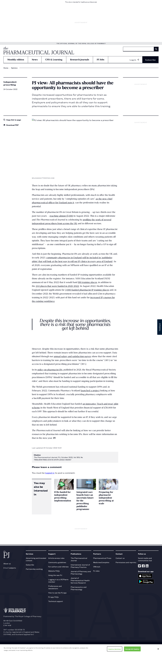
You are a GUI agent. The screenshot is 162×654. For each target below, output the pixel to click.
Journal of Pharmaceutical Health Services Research (80, 580)
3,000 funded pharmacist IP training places (87, 290)
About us (7, 563)
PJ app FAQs (53, 597)
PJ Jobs (100, 59)
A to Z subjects (9, 567)
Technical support (55, 601)
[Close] (158, 649)
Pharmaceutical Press (102, 558)
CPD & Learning (53, 59)
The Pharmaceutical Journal (79, 559)
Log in (133, 59)
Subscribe (150, 59)
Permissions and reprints (126, 562)
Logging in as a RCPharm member (58, 580)
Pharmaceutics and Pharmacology (78, 588)
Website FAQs (54, 571)
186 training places (87, 282)
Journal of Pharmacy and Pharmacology (81, 572)
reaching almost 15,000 (61, 216)
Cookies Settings (114, 649)
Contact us (120, 558)
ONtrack (96, 566)
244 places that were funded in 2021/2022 (57, 286)
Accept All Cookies (132, 649)
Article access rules (56, 558)
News (35, 59)
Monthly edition (15, 59)
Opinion (14, 68)
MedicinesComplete (101, 562)
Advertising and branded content (36, 559)
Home (5, 68)
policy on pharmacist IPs (49, 369)
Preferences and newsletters (55, 587)
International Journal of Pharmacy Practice (80, 565)
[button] (159, 327)
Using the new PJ (55, 575)
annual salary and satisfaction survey (72, 356)
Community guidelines (57, 562)
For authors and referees (58, 566)
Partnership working (34, 569)
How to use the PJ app (57, 592)
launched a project (90, 390)
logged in (49, 472)
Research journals (79, 59)
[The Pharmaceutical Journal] (38, 50)
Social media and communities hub (145, 559)
